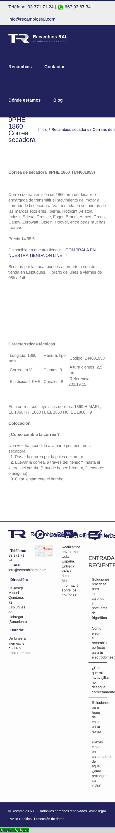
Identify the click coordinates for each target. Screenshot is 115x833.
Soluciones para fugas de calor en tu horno (98, 717)
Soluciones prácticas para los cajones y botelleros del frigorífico (98, 598)
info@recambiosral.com (31, 19)
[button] (92, 100)
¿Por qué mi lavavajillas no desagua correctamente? (98, 680)
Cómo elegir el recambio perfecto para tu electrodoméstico (98, 642)
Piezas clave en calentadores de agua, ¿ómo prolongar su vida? (98, 764)
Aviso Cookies (21, 819)
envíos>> (69, 595)
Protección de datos (49, 819)
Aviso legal (97, 811)
